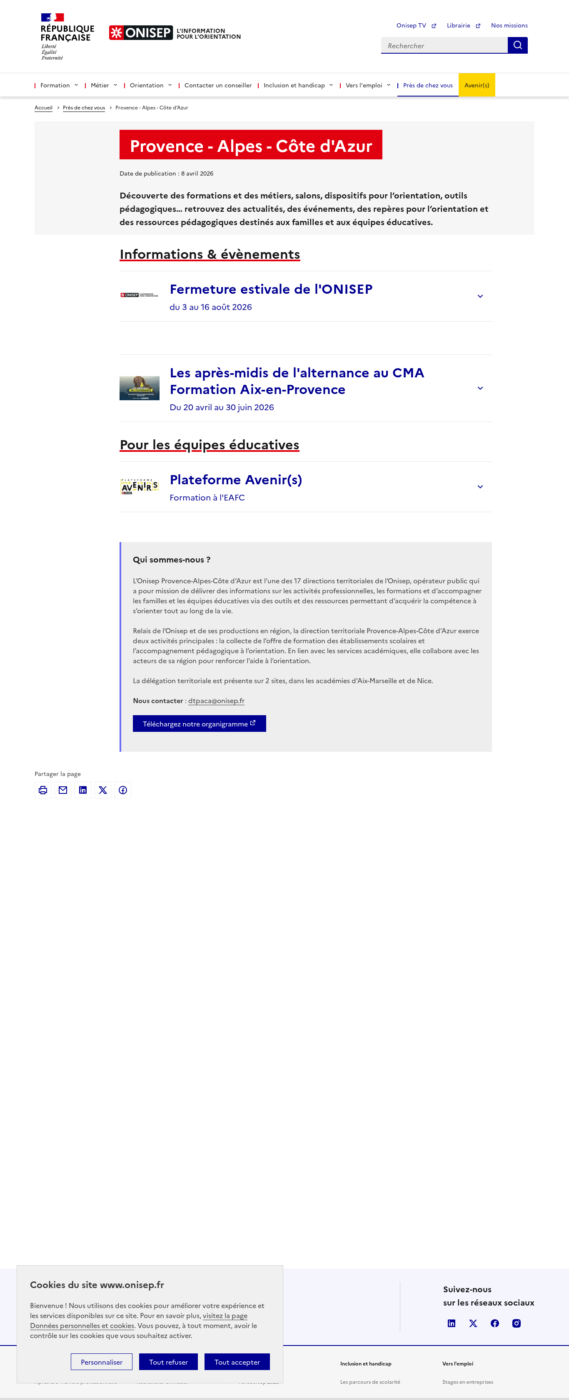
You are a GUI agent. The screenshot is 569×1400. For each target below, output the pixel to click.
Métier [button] (100, 85)
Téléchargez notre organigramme (195, 723)
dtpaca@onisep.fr (216, 700)
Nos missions (509, 25)
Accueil (43, 107)
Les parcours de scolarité (370, 1381)
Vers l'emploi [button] (364, 85)
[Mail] (63, 790)
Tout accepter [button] (237, 1361)
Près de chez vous (428, 85)
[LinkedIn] (83, 790)
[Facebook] (123, 790)
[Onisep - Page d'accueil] (141, 32)
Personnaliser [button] (101, 1361)
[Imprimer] (43, 790)
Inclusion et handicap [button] (294, 85)
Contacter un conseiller (218, 85)
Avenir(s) (476, 85)
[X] (103, 790)
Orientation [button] (147, 85)
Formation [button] (55, 85)
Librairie (459, 25)
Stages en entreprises (467, 1381)
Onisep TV (412, 25)
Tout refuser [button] (168, 1361)
